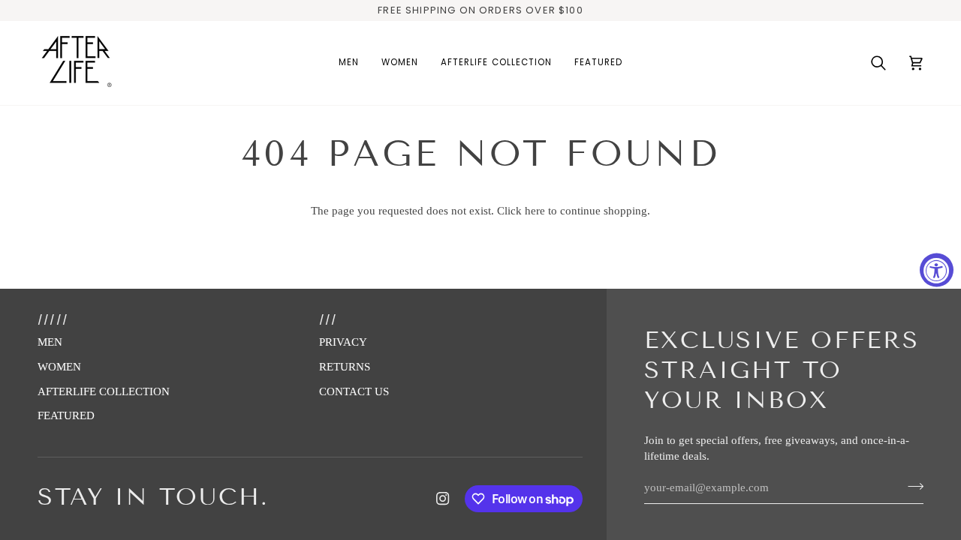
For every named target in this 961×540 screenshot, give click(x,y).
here (535, 211)
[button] (348, 63)
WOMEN (59, 367)
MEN (50, 342)
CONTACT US (354, 392)
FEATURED (66, 416)
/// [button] (328, 320)
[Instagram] (443, 499)
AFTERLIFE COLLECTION (104, 392)
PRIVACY (343, 342)
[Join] (911, 486)
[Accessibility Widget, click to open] (936, 270)
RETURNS (344, 367)
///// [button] (53, 320)
